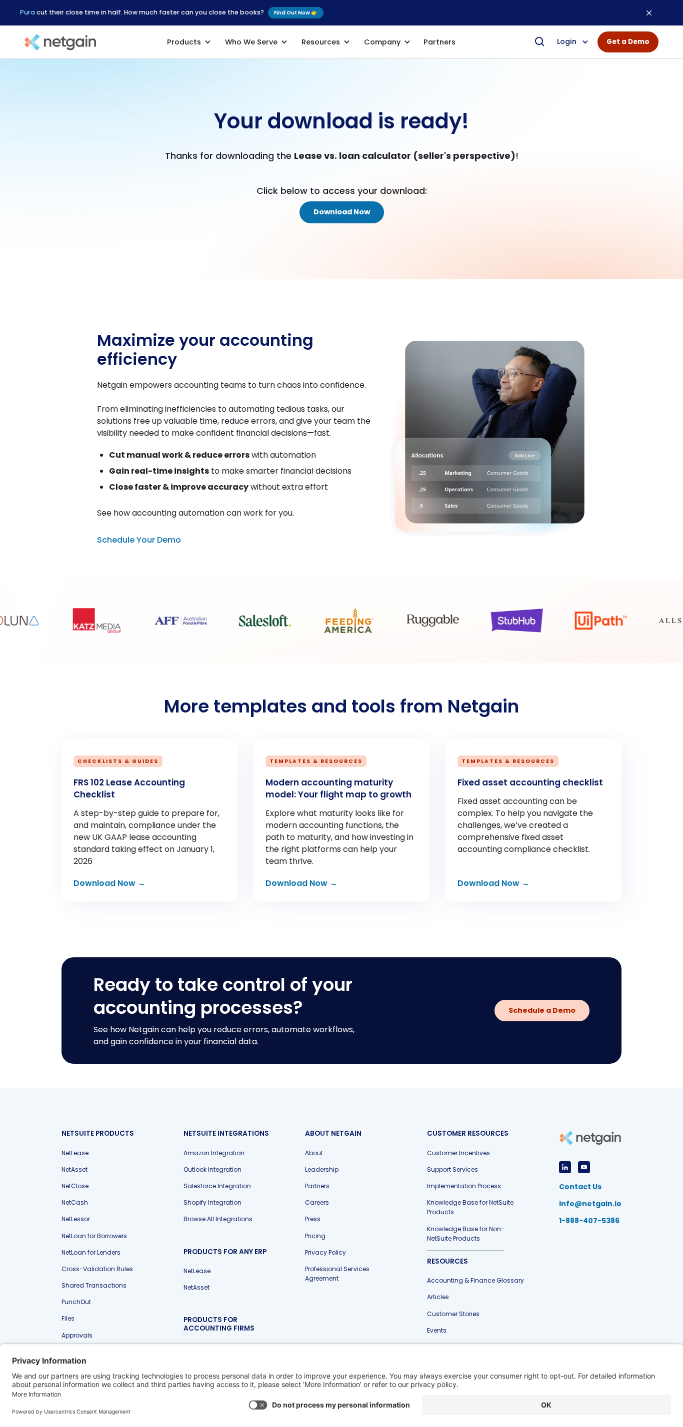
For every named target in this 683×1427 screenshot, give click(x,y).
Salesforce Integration (217, 1186)
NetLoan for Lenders (91, 1252)
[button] (189, 42)
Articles (438, 1297)
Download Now (342, 212)
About (314, 1153)
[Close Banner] (649, 13)
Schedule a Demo (542, 1010)
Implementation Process (464, 1186)
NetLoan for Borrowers (94, 1236)
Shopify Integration (213, 1202)
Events (436, 1330)
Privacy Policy (325, 1252)
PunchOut (76, 1302)
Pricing (315, 1236)
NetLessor (76, 1219)
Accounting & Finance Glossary (475, 1280)
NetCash (75, 1202)
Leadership (321, 1169)
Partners (317, 1186)
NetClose (75, 1186)
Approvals (77, 1335)
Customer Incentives (458, 1153)
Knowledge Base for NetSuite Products (470, 1207)
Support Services (452, 1169)
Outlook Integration (213, 1169)
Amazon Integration (214, 1153)
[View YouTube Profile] (584, 1167)
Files (68, 1318)
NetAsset (75, 1169)
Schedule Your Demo (139, 540)
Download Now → (110, 883)
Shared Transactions (94, 1285)
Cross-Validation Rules (97, 1269)
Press (312, 1219)
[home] (60, 42)
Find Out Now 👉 (296, 12)
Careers (317, 1202)
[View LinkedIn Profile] (565, 1167)
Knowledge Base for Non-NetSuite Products (465, 1234)
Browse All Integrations (218, 1219)
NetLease (75, 1153)
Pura (27, 12)
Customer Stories (453, 1314)
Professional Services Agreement (337, 1274)
